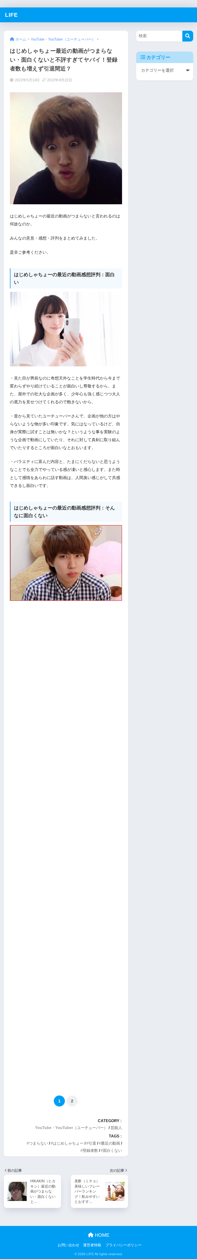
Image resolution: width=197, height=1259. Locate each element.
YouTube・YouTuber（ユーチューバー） (71, 1127)
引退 (92, 1143)
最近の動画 (110, 1143)
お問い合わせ (68, 1245)
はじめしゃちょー (68, 1143)
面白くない (112, 1150)
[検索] (187, 36)
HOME (101, 1235)
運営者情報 (92, 1245)
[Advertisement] (66, 847)
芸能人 (116, 1127)
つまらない (38, 1143)
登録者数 (90, 1150)
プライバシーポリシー (123, 1245)
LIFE (11, 15)
